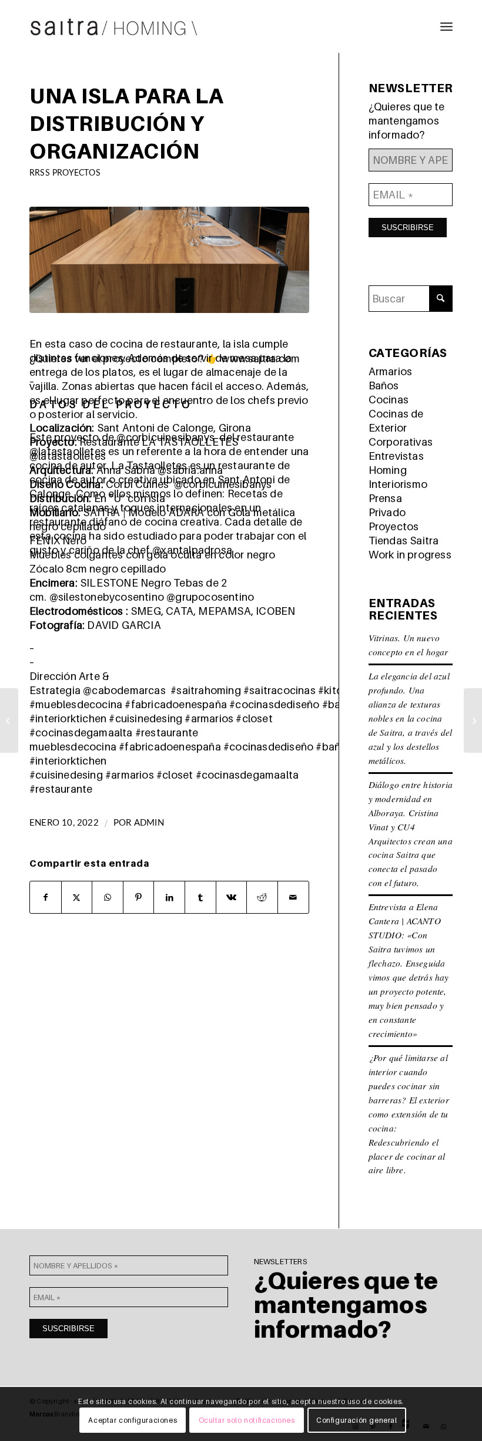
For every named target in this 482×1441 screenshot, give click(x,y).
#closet (254, 718)
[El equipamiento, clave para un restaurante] (473, 720)
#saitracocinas (279, 690)
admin (149, 823)
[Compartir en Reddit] (262, 897)
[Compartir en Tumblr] (200, 897)
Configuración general (356, 1420)
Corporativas (401, 442)
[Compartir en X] (77, 897)
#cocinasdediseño (274, 704)
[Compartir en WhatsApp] (107, 897)
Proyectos (394, 526)
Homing (388, 470)
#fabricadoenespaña (176, 704)
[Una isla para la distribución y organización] (169, 260)
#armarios (209, 718)
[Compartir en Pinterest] (138, 897)
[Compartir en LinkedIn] (169, 897)
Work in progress (410, 554)
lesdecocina (86, 746)
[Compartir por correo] (293, 897)
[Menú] (446, 26)
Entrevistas (396, 456)
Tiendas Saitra (404, 540)
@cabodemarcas (124, 690)
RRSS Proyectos (65, 173)
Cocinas (389, 399)
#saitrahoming (205, 690)
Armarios (391, 371)
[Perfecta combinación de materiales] (9, 720)
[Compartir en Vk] (231, 897)
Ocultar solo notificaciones (247, 1420)
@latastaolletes (67, 451)
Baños (384, 385)
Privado (387, 512)
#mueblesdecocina (75, 704)
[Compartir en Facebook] (45, 897)
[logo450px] (114, 26)
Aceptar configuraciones (132, 1420)
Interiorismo (398, 484)
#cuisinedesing (145, 718)
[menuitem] (446, 26)
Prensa (385, 498)
